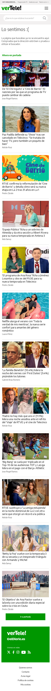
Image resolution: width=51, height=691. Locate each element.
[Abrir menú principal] (46, 8)
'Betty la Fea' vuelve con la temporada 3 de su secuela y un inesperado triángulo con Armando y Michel (24, 556)
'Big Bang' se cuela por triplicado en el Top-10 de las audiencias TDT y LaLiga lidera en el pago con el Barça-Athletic (23, 465)
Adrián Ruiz (7, 147)
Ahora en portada (11, 55)
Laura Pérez (7, 334)
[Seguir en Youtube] (23, 652)
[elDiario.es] (16, 639)
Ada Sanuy (6, 239)
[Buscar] (44, 18)
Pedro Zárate (7, 193)
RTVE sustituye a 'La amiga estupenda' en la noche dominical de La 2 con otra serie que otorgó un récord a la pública (24, 511)
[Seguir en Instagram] (17, 652)
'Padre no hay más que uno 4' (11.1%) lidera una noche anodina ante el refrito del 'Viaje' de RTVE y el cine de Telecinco (24, 419)
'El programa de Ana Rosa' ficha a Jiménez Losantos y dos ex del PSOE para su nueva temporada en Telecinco (25, 278)
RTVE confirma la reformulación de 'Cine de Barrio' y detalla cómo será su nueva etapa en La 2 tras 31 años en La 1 (24, 186)
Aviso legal (25, 676)
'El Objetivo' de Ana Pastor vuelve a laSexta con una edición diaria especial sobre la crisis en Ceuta (23, 602)
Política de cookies (25, 680)
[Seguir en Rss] (29, 652)
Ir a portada (25, 617)
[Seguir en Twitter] (8, 652)
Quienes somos (25, 667)
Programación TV (22, 2)
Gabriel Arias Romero (11, 380)
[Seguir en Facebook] (13, 652)
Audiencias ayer (33, 2)
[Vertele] (16, 633)
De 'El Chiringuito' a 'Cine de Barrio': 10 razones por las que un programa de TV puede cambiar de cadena (24, 92)
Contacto (25, 672)
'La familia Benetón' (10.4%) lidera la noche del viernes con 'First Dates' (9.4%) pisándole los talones (25, 373)
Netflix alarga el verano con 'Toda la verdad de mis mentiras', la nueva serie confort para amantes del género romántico (23, 326)
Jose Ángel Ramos (9, 98)
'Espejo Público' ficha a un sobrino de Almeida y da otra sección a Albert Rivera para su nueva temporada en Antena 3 (25, 232)
